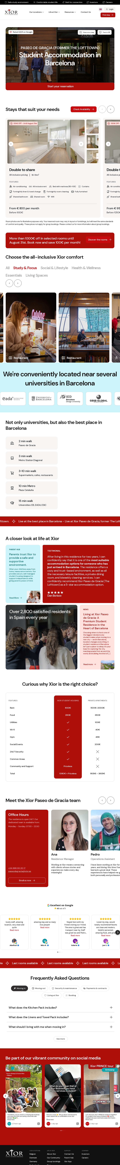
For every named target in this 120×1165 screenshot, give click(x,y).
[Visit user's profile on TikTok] (87, 1124)
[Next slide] (18, 283)
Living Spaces (37, 275)
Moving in (21, 988)
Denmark (33, 1157)
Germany (33, 1161)
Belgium (33, 1154)
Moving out (40, 988)
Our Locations (35, 12)
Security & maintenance (66, 988)
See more (60, 1039)
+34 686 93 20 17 (16, 868)
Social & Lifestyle (54, 267)
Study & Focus (25, 267)
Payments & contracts (96, 988)
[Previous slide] (9, 283)
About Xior (51, 1154)
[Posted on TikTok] (116, 1123)
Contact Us (86, 12)
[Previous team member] (102, 800)
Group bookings (53, 1161)
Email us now (25, 880)
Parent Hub (69, 1157)
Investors (94, 2)
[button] (11, 144)
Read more (88, 664)
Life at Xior (53, 12)
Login (111, 9)
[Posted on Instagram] (38, 1123)
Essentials (14, 275)
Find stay (106, 15)
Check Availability (81, 109)
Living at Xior (53, 995)
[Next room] (110, 109)
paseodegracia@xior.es (19, 871)
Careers (109, 2)
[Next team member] (110, 800)
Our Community (53, 1157)
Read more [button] (14, 930)
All (7, 267)
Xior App (67, 1161)
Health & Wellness (86, 267)
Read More (14, 598)
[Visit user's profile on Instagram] (9, 1124)
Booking (72, 995)
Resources (69, 12)
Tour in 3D (106, 32)
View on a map (88, 32)
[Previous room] (102, 109)
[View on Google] (14, 941)
